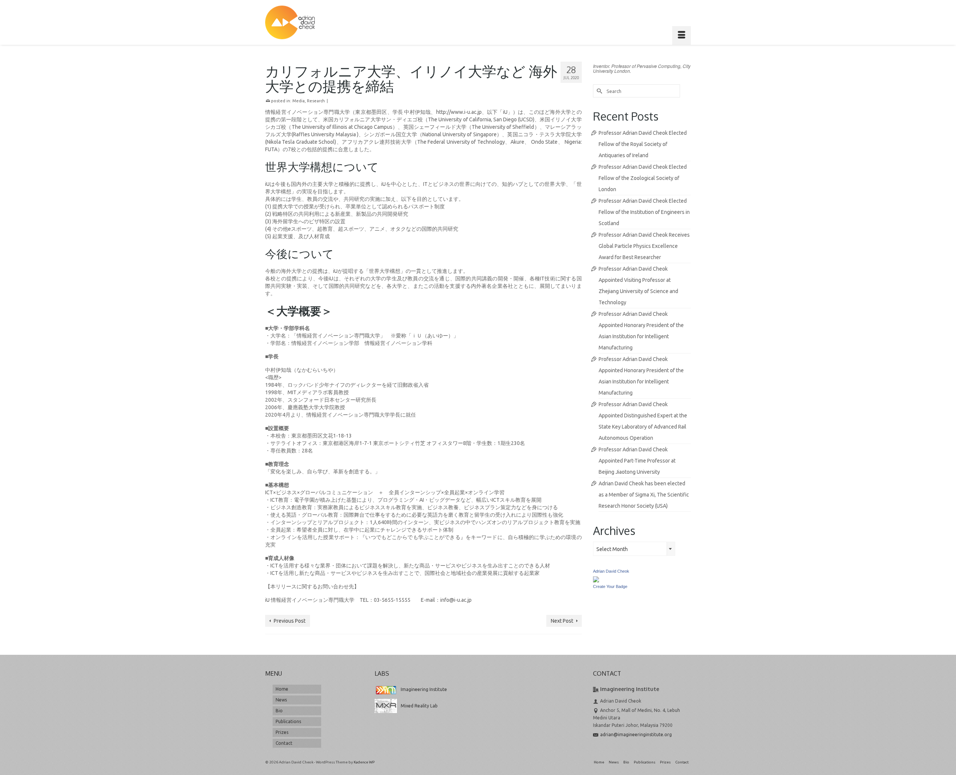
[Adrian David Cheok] (290, 22)
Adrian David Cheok (611, 571)
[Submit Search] (598, 90)
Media (298, 101)
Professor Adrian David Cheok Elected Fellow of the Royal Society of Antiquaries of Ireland (643, 144)
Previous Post (289, 621)
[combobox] (634, 549)
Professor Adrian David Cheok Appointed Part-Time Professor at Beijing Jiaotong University (637, 460)
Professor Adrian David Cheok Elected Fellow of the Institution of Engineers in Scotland (644, 212)
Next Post (562, 621)
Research (316, 101)
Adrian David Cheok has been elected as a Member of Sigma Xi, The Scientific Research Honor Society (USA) (644, 494)
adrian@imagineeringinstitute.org (636, 734)
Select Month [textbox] (612, 549)
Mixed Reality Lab (419, 705)
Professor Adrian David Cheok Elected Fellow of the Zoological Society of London (643, 178)
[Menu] (681, 35)
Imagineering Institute (424, 689)
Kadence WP (364, 762)
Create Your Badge (610, 586)
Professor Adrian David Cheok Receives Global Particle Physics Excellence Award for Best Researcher (644, 246)
